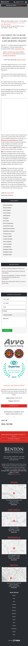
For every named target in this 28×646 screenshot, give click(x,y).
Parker (14, 619)
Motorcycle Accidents (9, 228)
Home (5, 456)
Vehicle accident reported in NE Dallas (14, 268)
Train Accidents (7, 241)
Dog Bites (5, 218)
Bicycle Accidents (8, 205)
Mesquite (14, 613)
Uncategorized (7, 246)
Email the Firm (6, 424)
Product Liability (7, 236)
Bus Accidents (7, 210)
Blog (11, 458)
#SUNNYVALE (11, 52)
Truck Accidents (7, 244)
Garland (14, 607)
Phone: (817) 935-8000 (14, 530)
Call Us (4, 420)
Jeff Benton (4, 389)
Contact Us (15, 458)
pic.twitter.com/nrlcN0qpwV (9, 55)
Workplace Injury (7, 252)
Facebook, (15, 469)
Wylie (14, 634)
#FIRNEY (5, 52)
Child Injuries (6, 215)
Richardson (14, 628)
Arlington (14, 604)
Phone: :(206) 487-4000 (14, 586)
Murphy (14, 616)
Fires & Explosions (8, 223)
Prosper (14, 625)
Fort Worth (14, 510)
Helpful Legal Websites (14, 459)
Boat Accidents (7, 207)
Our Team (9, 456)
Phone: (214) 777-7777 (14, 503)
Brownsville (14, 537)
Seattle (14, 565)
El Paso (14, 595)
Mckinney (14, 610)
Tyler (14, 598)
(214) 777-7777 (20, 2)
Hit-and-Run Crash (8, 226)
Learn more (19, 5)
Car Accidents (10, 192)
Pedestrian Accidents (9, 231)
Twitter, (19, 469)
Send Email (7, 330)
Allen (14, 601)
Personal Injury (7, 233)
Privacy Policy (21, 458)
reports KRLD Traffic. (20, 48)
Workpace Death (7, 249)
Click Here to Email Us (14, 438)
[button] (14, 200)
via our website (4, 149)
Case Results (21, 456)
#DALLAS (17, 52)
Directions (14, 504)
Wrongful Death (7, 254)
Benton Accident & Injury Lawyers (15, 26)
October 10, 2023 (21, 59)
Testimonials (6, 458)
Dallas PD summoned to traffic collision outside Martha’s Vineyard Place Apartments (14, 277)
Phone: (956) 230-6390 (14, 558)
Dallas (14, 482)
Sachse (14, 631)
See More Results (13, 405)
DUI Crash (6, 220)
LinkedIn (24, 469)
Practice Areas (15, 456)
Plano (14, 622)
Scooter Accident (7, 239)
